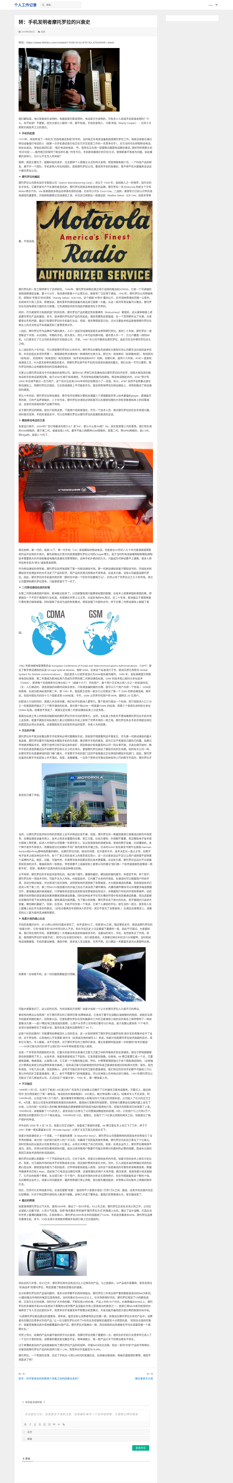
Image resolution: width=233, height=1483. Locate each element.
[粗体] (25, 1424)
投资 (43, 31)
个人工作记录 (25, 4)
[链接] (63, 1424)
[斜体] (30, 1424)
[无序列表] (49, 1424)
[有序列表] (44, 1424)
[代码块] (58, 1424)
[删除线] (39, 1424)
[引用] (54, 1424)
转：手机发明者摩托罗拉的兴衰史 (54, 22)
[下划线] (35, 1424)
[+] (73, 1424)
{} (68, 1424)
